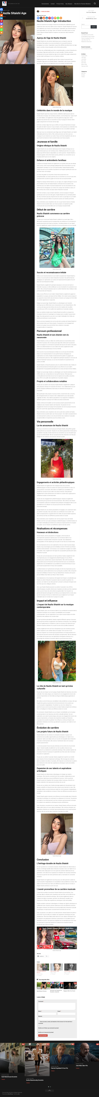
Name (40, 1011)
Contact (53, 3)
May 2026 (83, 61)
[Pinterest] (49, 18)
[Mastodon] (52, 18)
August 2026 (84, 55)
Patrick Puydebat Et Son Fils (87, 38)
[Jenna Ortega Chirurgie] (70, 966)
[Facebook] (38, 18)
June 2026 (83, 59)
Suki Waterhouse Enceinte (87, 34)
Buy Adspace (69, 3)
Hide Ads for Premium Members (82, 3)
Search (83, 24)
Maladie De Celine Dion (86, 41)
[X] (41, 18)
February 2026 (84, 66)
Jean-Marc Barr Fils (85, 39)
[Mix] (55, 18)
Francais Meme (45, 11)
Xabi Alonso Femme (41, 991)
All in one (83, 73)
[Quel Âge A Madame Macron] (43, 966)
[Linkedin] (46, 18)
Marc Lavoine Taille (55, 971)
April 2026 (83, 62)
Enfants (83, 75)
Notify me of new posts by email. (46, 1032)
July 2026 (83, 57)
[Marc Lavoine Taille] (57, 966)
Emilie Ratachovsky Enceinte (87, 36)
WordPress (10, 1094)
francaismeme (45, 3)
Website (40, 1016)
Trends (4, 16)
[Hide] (0, 35)
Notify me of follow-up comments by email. (48, 1028)
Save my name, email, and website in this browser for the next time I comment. (55, 1022)
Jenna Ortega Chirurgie (69, 971)
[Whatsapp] (58, 18)
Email (59, 1011)
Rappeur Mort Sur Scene (69, 991)
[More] (61, 18)
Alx (18, 1094)
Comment (41, 1001)
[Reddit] (44, 18)
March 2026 (84, 64)
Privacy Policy (60, 3)
